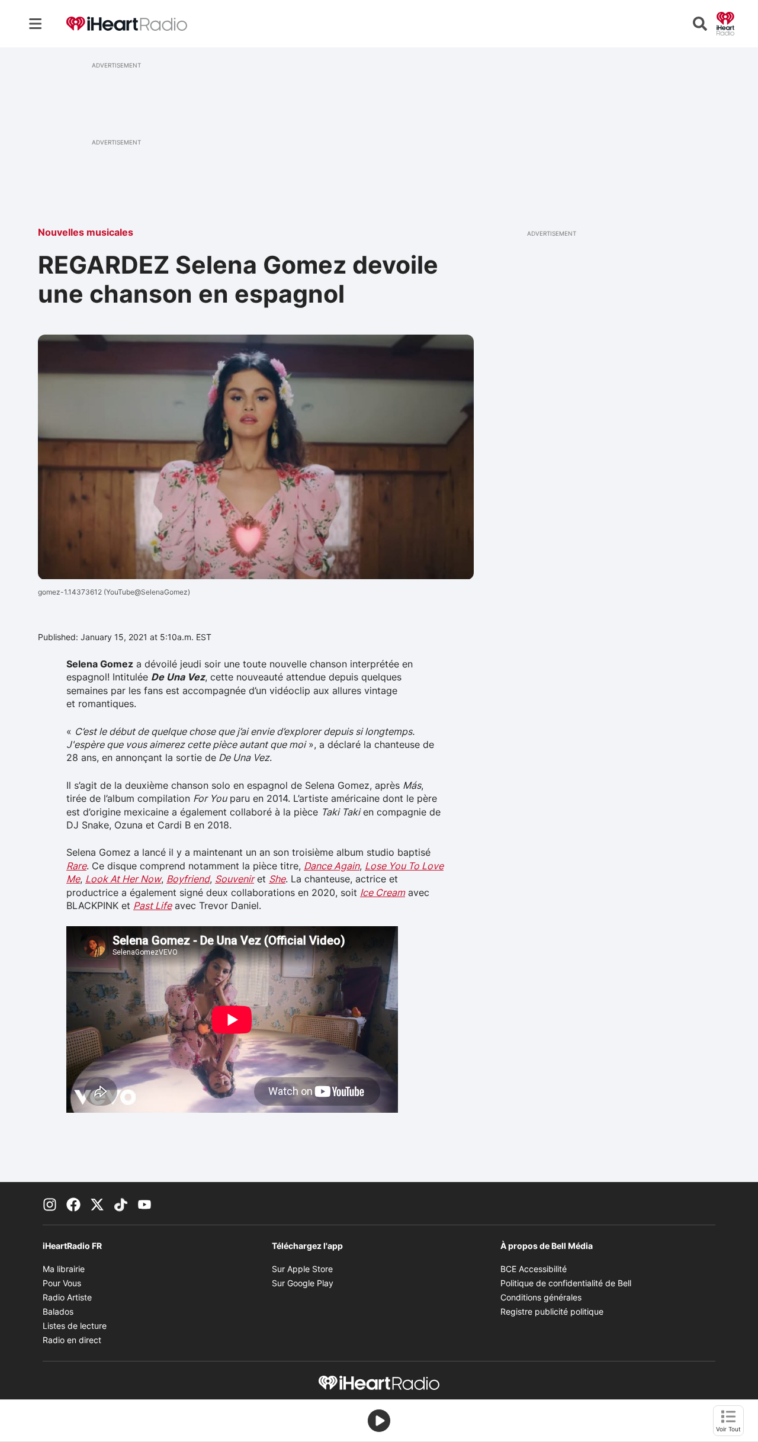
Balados (58, 1311)
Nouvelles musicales (85, 232)
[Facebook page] (73, 1203)
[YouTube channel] (144, 1203)
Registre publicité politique (551, 1311)
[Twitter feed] (97, 1203)
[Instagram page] (50, 1203)
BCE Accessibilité (533, 1269)
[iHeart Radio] (725, 22)
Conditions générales (541, 1297)
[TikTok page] (121, 1203)
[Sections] (35, 24)
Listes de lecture (75, 1326)
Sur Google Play (302, 1283)
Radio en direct (72, 1340)
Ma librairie (64, 1269)
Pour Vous (62, 1283)
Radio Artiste (67, 1297)
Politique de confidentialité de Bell (565, 1283)
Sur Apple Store (302, 1269)
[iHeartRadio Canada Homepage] (126, 24)
